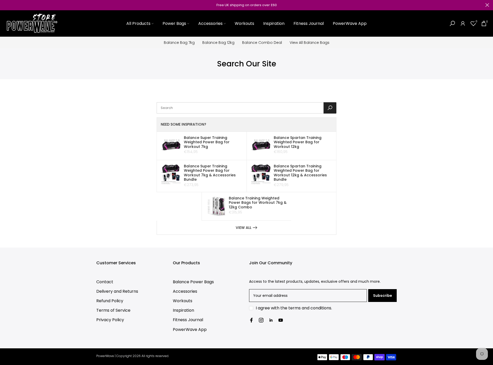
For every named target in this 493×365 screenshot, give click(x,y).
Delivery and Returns (117, 291)
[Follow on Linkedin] (271, 320)
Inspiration (274, 23)
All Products (138, 23)
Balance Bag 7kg (179, 42)
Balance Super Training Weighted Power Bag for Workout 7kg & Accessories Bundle (210, 173)
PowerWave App (350, 23)
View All (243, 227)
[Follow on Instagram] (261, 320)
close (6, 5)
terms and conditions (309, 308)
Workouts (244, 23)
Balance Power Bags (193, 282)
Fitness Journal (308, 23)
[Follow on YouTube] (280, 320)
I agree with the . (294, 308)
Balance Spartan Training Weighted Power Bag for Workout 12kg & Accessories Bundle (300, 173)
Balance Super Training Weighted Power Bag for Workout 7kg (207, 142)
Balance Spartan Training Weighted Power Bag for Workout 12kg (297, 142)
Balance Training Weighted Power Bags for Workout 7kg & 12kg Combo (258, 203)
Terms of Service (113, 310)
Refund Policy (109, 301)
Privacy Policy (110, 320)
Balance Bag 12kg (218, 42)
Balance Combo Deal (262, 42)
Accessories (210, 23)
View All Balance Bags (309, 42)
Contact (104, 282)
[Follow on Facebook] (251, 320)
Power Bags (174, 23)
